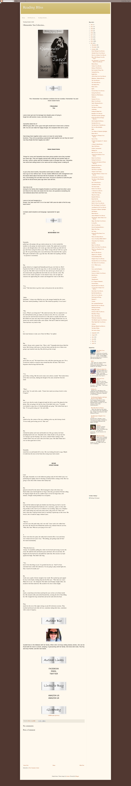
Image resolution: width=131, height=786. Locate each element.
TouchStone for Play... (96, 184)
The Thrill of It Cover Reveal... (98, 262)
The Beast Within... (96, 328)
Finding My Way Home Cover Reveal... (98, 234)
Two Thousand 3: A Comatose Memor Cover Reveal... (98, 61)
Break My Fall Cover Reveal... (98, 305)
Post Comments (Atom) (34, 768)
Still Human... (95, 211)
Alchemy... (94, 324)
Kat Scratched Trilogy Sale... (98, 70)
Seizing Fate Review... (96, 93)
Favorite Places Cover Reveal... (98, 90)
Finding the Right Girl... (97, 111)
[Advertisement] (98, 470)
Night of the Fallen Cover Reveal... (99, 247)
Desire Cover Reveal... (96, 158)
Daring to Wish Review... (97, 68)
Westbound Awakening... (97, 318)
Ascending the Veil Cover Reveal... (99, 207)
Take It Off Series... (96, 146)
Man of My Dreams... (96, 316)
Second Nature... (95, 283)
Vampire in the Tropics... (97, 171)
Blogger (77, 776)
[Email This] (39, 721)
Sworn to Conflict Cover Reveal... (99, 273)
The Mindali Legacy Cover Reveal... (99, 320)
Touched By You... (96, 72)
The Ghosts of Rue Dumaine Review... (98, 179)
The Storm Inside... (96, 186)
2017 (92, 35)
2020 (92, 28)
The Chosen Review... (96, 82)
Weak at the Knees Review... (98, 236)
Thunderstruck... (95, 279)
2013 (92, 43)
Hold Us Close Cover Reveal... (98, 203)
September (94, 333)
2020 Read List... (32, 17)
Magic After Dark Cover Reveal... (99, 221)
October (94, 49)
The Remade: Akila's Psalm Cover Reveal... (99, 218)
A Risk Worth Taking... (97, 192)
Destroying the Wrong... (97, 297)
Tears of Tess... (95, 139)
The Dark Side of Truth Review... (99, 125)
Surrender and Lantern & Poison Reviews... (99, 162)
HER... (93, 129)
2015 (92, 39)
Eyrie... (93, 267)
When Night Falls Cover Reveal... (99, 322)
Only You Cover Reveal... (97, 295)
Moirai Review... (95, 213)
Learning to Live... (96, 271)
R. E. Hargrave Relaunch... (97, 281)
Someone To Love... (96, 99)
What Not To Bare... (96, 195)
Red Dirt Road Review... (97, 293)
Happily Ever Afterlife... (97, 254)
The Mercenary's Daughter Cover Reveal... (98, 416)
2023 (92, 24)
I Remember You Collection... (98, 241)
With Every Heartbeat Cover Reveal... (98, 249)
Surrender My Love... (96, 123)
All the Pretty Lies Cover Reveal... (99, 76)
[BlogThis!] (40, 721)
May (93, 341)
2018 (92, 33)
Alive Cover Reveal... (96, 225)
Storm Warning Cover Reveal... (98, 51)
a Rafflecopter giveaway (53, 715)
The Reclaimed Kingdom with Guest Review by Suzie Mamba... (99, 397)
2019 (92, 31)
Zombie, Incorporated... (97, 148)
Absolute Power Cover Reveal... (98, 53)
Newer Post (25, 765)
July (93, 337)
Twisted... (94, 301)
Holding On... (95, 150)
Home (23, 17)
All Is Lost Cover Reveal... (100, 379)
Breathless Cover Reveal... (97, 113)
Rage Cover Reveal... (96, 245)
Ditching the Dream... (96, 167)
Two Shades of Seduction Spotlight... (100, 131)
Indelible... (94, 243)
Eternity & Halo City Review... (98, 311)
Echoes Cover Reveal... (97, 188)
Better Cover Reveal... (96, 101)
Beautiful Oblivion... (96, 197)
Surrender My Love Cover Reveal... (99, 260)
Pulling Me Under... (96, 309)
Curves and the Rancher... (97, 269)
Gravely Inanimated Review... (98, 227)
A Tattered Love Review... (97, 190)
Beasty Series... (95, 86)
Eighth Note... (95, 74)
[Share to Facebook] (43, 721)
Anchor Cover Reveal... (97, 201)
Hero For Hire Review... (97, 252)
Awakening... (94, 109)
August (93, 335)
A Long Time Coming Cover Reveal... (98, 288)
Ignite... (93, 88)
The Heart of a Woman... (97, 107)
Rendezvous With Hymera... (98, 95)
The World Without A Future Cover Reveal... (99, 174)
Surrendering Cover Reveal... (98, 177)
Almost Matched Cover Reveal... (99, 215)
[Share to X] (42, 721)
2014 (92, 41)
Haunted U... (94, 299)
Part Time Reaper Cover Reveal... (99, 205)
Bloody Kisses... (95, 64)
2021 (92, 26)
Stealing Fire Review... (97, 160)
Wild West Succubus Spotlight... (99, 115)
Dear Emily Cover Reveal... (98, 291)
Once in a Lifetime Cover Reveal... (99, 55)
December (94, 45)
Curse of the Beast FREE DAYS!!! (99, 238)
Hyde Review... (95, 275)
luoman (68, 776)
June (93, 339)
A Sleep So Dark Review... (97, 144)
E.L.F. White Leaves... (97, 265)
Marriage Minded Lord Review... (99, 326)
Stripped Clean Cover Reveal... (98, 258)
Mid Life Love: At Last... (97, 152)
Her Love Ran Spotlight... (97, 127)
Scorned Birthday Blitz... (97, 256)
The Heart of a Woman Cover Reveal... (98, 136)
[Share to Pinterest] (44, 721)
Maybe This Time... (96, 229)
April (93, 343)
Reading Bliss (33, 7)
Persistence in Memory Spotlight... (99, 209)
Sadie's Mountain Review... (97, 103)
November (94, 47)
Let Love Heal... (95, 105)
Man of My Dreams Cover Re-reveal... (98, 57)
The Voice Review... (96, 80)
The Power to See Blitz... (97, 169)
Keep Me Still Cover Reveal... (98, 285)
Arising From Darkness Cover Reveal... (98, 155)
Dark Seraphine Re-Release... (98, 121)
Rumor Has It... (95, 133)
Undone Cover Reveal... (97, 66)
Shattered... (94, 97)
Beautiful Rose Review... (97, 165)
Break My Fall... (95, 199)
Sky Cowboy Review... (96, 182)
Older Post (82, 765)
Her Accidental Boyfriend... (98, 303)
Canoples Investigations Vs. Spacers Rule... (99, 141)
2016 (92, 37)
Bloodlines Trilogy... (96, 313)
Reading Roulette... (43, 17)
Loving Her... (94, 223)
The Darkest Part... (96, 84)
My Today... (94, 231)
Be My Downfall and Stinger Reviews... (98, 118)
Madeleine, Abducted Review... (98, 78)
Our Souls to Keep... (96, 330)
